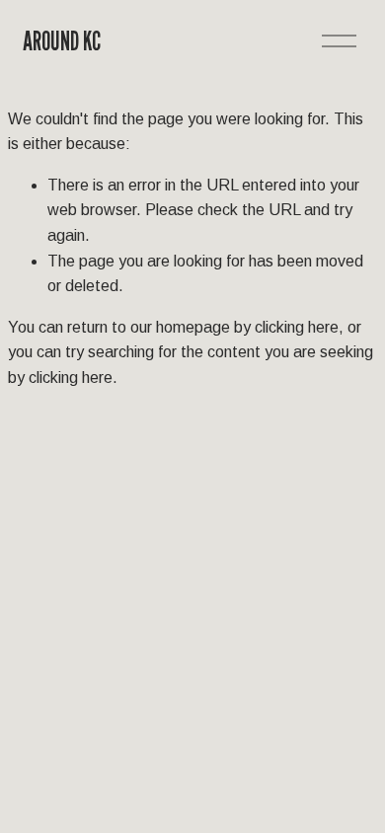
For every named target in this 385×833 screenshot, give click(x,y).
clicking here (297, 327)
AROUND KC (62, 41)
